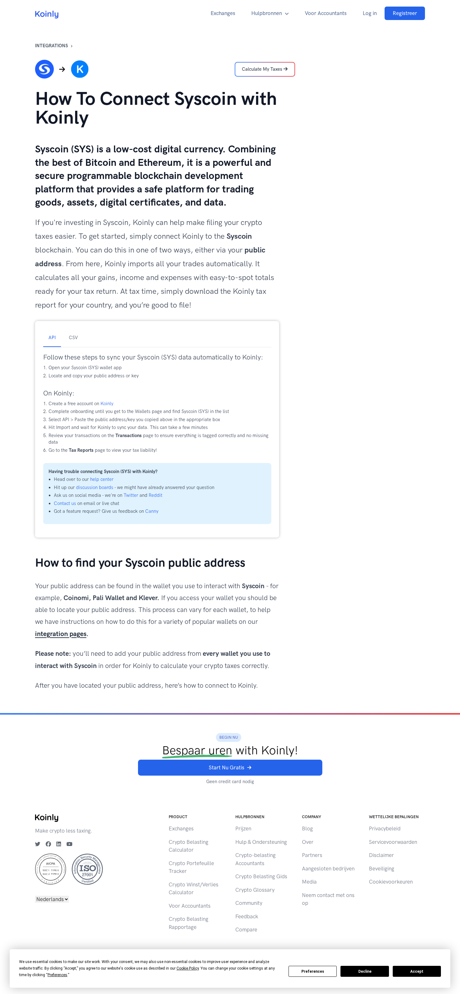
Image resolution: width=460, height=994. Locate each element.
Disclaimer (381, 855)
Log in (370, 13)
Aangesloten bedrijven (328, 868)
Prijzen (243, 828)
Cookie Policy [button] (187, 968)
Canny (151, 511)
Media (309, 882)
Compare (246, 929)
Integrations (51, 45)
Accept (416, 971)
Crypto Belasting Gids (261, 876)
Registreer (405, 13)
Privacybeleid (385, 828)
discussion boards (94, 487)
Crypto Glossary (254, 890)
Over (308, 842)
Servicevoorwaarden (393, 842)
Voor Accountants (326, 13)
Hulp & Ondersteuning (261, 842)
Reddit (155, 495)
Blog (307, 828)
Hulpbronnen (266, 13)
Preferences (312, 971)
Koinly (106, 403)
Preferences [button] (57, 975)
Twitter (131, 495)
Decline (364, 971)
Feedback (246, 916)
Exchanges (223, 13)
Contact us (65, 503)
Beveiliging (381, 868)
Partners (312, 855)
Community (248, 903)
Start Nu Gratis (226, 767)
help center (102, 479)
